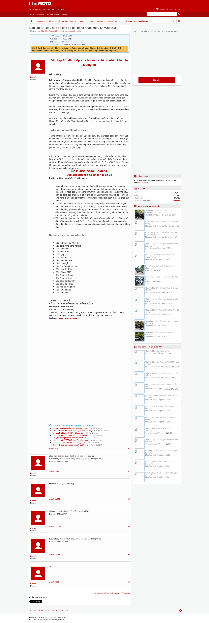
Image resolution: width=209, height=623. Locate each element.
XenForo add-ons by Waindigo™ (38, 619)
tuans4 (72, 31)
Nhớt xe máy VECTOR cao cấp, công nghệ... (71, 440)
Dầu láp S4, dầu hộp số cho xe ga (75, 60)
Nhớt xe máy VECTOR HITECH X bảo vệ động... (73, 435)
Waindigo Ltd (59, 619)
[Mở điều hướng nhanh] (173, 21)
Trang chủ (32, 610)
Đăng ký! (157, 80)
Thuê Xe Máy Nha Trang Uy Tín (157, 351)
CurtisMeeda (175, 201)
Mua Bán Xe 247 (151, 226)
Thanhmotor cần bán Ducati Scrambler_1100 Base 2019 (156, 212)
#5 (129, 554)
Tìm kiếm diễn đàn (37, 15)
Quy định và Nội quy (60, 610)
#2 (129, 471)
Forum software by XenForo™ (47, 617)
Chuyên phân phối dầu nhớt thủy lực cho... (70, 428)
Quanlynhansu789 (152, 248)
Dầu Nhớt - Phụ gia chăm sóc (51, 31)
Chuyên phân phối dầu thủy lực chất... (68, 438)
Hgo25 (148, 353)
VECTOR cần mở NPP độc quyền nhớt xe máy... (73, 431)
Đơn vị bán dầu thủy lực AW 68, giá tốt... (70, 442)
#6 (129, 582)
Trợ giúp (48, 610)
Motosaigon (34, 9)
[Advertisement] (89, 357)
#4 (129, 527)
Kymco (148, 270)
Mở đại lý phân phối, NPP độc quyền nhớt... (71, 433)
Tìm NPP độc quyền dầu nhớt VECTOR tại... (71, 445)
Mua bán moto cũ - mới (53, 9)
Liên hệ (40, 610)
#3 (129, 499)
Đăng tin (65, 15)
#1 (129, 449)
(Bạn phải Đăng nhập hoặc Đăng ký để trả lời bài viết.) (111, 593)
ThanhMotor (150, 215)
